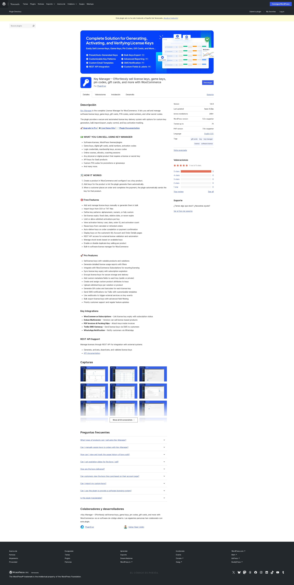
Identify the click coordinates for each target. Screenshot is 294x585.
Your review (179, 191)
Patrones (68, 562)
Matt (234, 555)
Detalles (86, 94)
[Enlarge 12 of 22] (164, 421)
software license (207, 143)
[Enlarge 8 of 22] (134, 403)
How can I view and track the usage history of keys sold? (105, 454)
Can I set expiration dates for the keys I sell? (99, 462)
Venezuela (35, 573)
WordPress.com (238, 551)
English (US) (209, 134)
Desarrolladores (126, 558)
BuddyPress (237, 562)
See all (211, 191)
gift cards (194, 139)
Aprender (124, 551)
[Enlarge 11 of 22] (134, 421)
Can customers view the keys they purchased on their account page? (109, 476)
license (197, 143)
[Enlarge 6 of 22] (164, 386)
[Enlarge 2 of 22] (134, 369)
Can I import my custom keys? (93, 483)
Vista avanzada (180, 150)
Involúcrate (180, 551)
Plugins (67, 558)
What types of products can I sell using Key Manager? (103, 440)
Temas (67, 555)
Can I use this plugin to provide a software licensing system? (105, 491)
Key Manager (86, 110)
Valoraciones (100, 94)
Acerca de (13, 551)
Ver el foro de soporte (183, 211)
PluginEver (101, 86)
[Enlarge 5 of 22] (134, 386)
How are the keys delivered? (92, 469)
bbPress (236, 558)
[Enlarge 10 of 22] (105, 421)
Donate (180, 558)
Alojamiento (13, 558)
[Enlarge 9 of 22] (164, 403)
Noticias (12, 555)
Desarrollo (130, 94)
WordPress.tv (126, 562)
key (200, 139)
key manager (208, 139)
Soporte (210, 94)
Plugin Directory (15, 12)
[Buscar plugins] (33, 26)
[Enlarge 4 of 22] (105, 386)
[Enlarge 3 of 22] (164, 369)
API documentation (92, 353)
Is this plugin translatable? (91, 498)
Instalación (115, 94)
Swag (179, 562)
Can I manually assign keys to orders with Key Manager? (104, 447)
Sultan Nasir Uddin (136, 527)
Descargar (208, 83)
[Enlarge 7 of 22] (105, 403)
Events (178, 555)
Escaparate (69, 551)
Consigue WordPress (281, 4)
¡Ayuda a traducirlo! (170, 18)
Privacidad (13, 562)
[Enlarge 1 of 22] (105, 369)
